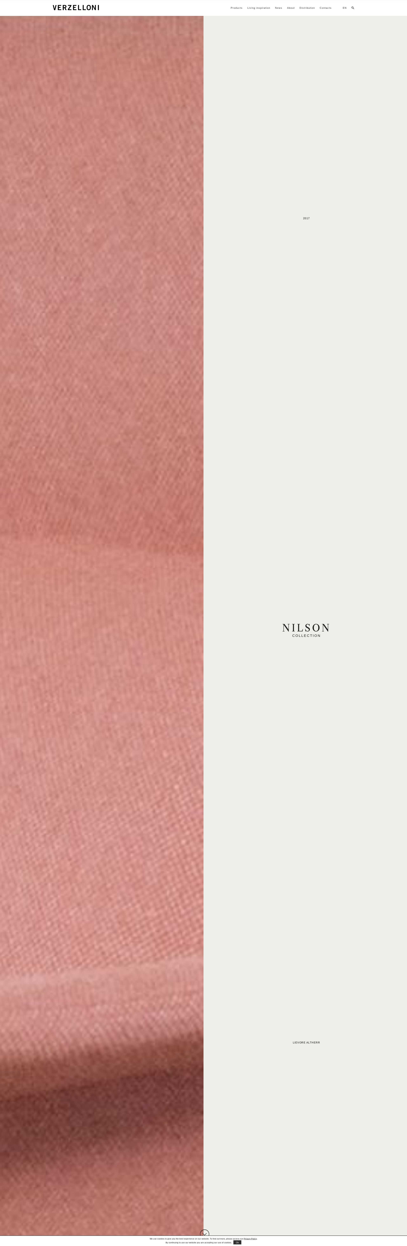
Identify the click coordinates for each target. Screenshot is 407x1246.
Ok (237, 1242)
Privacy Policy (250, 1239)
